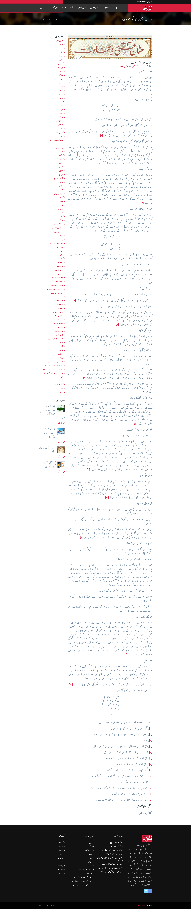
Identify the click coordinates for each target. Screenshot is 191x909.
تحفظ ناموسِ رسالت (59, 132)
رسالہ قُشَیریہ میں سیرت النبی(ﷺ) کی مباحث (112, 864)
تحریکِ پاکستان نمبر (59, 147)
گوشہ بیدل (61, 71)
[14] (71, 684)
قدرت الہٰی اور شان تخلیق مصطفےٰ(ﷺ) (113, 854)
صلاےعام (61, 380)
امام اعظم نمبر (60, 220)
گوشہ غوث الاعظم (59, 159)
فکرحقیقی (61, 52)
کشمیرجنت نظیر (60, 63)
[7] (143, 392)
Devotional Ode (58, 300)
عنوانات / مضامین (96, 8)
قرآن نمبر (61, 346)
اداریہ (62, 377)
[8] (134, 424)
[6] (84, 378)
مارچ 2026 (61, 861)
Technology (59, 319)
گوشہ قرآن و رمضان (59, 258)
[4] (117, 324)
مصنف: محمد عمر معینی (140, 66)
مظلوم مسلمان (60, 125)
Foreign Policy (59, 315)
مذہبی (62, 388)
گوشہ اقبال (61, 136)
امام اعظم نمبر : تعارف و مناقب (57, 224)
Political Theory (58, 270)
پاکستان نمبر (61, 117)
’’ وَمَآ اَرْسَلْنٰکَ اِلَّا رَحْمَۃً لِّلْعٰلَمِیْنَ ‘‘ (115, 846)
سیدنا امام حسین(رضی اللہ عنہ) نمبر (56, 247)
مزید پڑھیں (61, 422)
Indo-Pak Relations (57, 312)
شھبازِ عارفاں (61, 82)
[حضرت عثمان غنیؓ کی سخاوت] (110, 46)
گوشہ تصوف (61, 155)
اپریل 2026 (60, 858)
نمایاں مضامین (81, 8)
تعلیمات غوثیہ (60, 56)
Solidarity (60, 308)
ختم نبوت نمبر (60, 201)
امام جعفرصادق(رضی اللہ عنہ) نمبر (56, 243)
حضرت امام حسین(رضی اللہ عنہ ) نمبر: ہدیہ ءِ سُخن (53, 373)
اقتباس (62, 86)
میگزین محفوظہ (55, 8)
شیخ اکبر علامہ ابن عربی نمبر (58, 335)
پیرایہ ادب (61, 167)
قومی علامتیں (60, 189)
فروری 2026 (60, 865)
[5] (100, 344)
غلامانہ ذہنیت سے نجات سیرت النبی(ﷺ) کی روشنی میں (110, 868)
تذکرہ (62, 144)
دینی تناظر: (61, 350)
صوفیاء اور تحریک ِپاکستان (58, 193)
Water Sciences (58, 323)
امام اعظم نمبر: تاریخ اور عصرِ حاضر (57, 228)
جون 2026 (61, 850)
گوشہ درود (61, 197)
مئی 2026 (61, 854)
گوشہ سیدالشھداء (60, 151)
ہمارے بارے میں (50, 905)
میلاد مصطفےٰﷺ (59, 121)
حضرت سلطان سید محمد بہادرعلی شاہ (56, 140)
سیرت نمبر (61, 113)
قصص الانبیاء (60, 90)
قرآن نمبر (61, 98)
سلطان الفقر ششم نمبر (59, 105)
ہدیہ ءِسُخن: (61, 358)
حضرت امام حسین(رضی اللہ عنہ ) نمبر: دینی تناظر (53, 365)
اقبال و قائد (61, 182)
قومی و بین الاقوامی (59, 40)
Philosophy (60, 304)
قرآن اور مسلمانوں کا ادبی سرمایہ (57, 178)
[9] (88, 469)
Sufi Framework (58, 296)
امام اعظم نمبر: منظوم (59, 235)
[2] (142, 203)
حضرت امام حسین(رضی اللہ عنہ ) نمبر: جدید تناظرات (53, 369)
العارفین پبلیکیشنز (141, 905)
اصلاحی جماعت (60, 128)
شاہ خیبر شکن (61, 94)
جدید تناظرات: (60, 354)
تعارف (107, 8)
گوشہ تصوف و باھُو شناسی (58, 384)
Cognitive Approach (57, 274)
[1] (101, 135)
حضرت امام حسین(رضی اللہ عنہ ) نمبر (55, 361)
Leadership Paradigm (57, 285)
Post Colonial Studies (57, 277)
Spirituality (60, 327)
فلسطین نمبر (61, 163)
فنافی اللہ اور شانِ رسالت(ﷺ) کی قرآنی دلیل (112, 850)
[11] (79, 537)
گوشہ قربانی (61, 170)
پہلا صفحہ (114, 8)
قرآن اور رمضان (60, 67)
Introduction (59, 266)
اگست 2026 (60, 842)
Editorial (60, 262)
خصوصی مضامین (68, 8)
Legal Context (59, 281)
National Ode (59, 331)
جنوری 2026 (60, 869)
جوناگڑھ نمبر (61, 205)
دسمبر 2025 (61, 873)
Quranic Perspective (57, 293)
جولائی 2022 (124, 66)
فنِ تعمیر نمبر (61, 254)
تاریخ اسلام (61, 392)
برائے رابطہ (43, 8)
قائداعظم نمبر (61, 102)
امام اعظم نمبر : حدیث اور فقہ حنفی (57, 232)
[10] (107, 497)
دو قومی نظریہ (61, 186)
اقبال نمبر (61, 109)
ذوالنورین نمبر (60, 209)
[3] (74, 300)
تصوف (62, 79)
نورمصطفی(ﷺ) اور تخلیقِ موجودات (114, 842)
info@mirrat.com (142, 1)
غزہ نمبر (62, 239)
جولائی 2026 (60, 846)
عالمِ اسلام (61, 342)
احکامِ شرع (61, 174)
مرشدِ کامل (61, 44)
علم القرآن (61, 75)
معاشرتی (61, 48)
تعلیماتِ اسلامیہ (60, 212)
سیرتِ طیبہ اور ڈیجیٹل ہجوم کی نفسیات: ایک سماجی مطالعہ (110, 871)
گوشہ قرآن (61, 216)
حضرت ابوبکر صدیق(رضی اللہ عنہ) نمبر (55, 338)
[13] (128, 654)
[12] (117, 611)
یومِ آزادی (61, 60)
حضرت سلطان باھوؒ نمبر (59, 251)
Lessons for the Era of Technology (53, 289)
